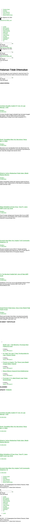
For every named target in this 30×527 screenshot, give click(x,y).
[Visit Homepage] (6, 20)
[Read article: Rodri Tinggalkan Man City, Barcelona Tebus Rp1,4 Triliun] (15, 128)
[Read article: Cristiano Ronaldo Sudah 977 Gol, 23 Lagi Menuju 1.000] (15, 94)
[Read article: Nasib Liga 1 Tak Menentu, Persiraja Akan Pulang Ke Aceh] (16, 333)
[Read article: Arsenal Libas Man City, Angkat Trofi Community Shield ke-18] (15, 229)
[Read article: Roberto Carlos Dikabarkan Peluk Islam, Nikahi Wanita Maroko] (15, 162)
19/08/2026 (3, 145)
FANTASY (5, 39)
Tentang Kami (6, 9)
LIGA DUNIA (6, 35)
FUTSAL (5, 36)
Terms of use (6, 13)
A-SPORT (5, 33)
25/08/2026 (3, 111)
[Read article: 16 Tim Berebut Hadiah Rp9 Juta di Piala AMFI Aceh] (15, 263)
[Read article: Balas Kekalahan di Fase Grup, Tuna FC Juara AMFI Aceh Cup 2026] (15, 195)
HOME (4, 27)
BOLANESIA (6, 29)
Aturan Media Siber (8, 15)
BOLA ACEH (6, 28)
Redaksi (5, 11)
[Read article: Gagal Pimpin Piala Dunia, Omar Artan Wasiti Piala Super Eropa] (15, 296)
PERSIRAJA (6, 38)
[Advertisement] (11, 3)
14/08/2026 (3, 280)
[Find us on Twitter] (0, 19)
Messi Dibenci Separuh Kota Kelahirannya (15, 371)
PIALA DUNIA (6, 31)
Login (4, 513)
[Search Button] (12, 43)
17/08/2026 (3, 212)
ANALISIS (5, 32)
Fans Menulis (6, 12)
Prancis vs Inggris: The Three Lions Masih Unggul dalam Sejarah (16, 363)
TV (3, 40)
